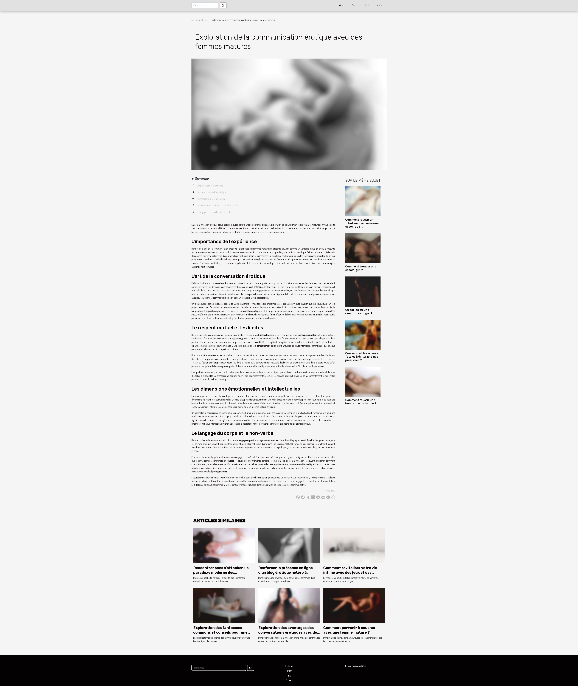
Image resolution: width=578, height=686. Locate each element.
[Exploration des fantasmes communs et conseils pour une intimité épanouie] (224, 605)
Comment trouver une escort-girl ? (360, 268)
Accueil (194, 19)
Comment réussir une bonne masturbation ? (360, 401)
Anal (367, 5)
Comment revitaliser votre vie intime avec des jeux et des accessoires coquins (350, 572)
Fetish (354, 5)
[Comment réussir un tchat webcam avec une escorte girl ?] (363, 201)
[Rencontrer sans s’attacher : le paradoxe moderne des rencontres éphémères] (224, 545)
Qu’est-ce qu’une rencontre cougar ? (358, 311)
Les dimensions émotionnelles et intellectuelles (218, 205)
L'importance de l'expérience (210, 185)
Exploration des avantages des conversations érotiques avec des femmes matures (288, 632)
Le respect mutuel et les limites (211, 198)
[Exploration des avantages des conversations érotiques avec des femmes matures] (289, 605)
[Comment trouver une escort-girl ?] (363, 247)
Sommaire (202, 178)
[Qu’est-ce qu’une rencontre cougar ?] (363, 291)
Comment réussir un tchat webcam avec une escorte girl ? (362, 223)
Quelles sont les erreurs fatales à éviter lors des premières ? (361, 356)
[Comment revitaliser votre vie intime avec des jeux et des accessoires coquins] (354, 545)
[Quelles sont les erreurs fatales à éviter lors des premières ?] (363, 334)
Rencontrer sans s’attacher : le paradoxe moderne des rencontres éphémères (221, 572)
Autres (380, 5)
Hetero (341, 5)
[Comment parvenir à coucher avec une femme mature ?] (354, 605)
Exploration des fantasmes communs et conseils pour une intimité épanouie (220, 632)
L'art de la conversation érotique (211, 192)
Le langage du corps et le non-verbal (213, 212)
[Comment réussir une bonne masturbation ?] (363, 381)
